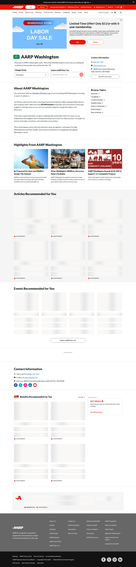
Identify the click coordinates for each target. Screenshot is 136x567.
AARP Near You (54, 545)
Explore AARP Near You (60, 70)
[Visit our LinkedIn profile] (30, 385)
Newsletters (72, 529)
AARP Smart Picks (73, 7)
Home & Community (98, 106)
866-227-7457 (98, 62)
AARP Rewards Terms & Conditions (23, 559)
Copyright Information (44, 559)
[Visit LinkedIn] (120, 559)
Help (112, 12)
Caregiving (94, 97)
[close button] (121, 19)
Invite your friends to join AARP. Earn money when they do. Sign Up (66, 2)
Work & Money (96, 112)
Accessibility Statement (53, 556)
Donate (51, 525)
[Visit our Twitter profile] (20, 385)
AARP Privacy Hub (26, 556)
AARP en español (104, 12)
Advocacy (94, 93)
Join (77, 42)
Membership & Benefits (58, 7)
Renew (95, 42)
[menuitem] (14, 13)
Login (117, 7)
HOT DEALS (95, 401)
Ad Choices (16, 563)
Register (110, 7)
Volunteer (52, 529)
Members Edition (86, 7)
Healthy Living (96, 103)
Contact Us (71, 521)
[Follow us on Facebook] (16, 385)
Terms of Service (38, 556)
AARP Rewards (100, 7)
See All (80, 397)
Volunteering (95, 109)
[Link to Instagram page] (25, 385)
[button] (121, 12)
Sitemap (15, 556)
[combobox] (67, 74)
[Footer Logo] (25, 527)
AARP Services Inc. (92, 537)
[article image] (31, 168)
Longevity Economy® (112, 544)
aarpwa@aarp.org (99, 66)
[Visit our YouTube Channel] (35, 385)
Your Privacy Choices (28, 563)
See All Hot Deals (96, 412)
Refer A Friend (72, 533)
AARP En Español (73, 525)
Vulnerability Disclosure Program (63, 559)
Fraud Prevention (97, 100)
